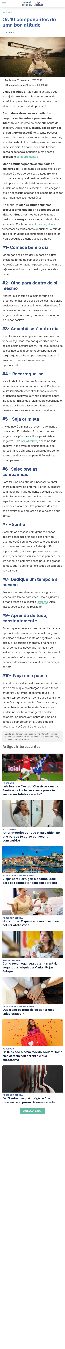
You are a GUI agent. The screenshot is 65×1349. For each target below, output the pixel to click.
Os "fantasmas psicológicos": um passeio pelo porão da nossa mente (28, 1100)
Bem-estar (7, 12)
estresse (42, 601)
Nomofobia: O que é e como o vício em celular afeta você (31, 923)
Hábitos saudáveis (12, 960)
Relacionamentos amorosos (18, 875)
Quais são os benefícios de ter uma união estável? (28, 1011)
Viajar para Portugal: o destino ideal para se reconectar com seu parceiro (29, 881)
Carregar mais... (32, 1110)
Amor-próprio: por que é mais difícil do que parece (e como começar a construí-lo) (31, 836)
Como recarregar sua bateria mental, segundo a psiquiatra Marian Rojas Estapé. (29, 967)
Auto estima (9, 829)
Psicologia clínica (12, 918)
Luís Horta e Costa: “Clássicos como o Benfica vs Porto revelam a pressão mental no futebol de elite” (30, 790)
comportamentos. (27, 156)
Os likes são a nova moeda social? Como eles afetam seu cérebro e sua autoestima (32, 1056)
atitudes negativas (43, 224)
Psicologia (8, 783)
